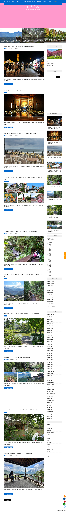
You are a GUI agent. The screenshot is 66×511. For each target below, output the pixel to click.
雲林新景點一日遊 (50, 350)
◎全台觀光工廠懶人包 (50, 303)
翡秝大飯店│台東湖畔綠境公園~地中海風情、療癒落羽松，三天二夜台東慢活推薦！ (22, 313)
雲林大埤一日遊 (49, 362)
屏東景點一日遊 (49, 398)
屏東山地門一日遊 (50, 396)
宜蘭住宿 (49, 255)
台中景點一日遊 (49, 366)
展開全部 (48, 238)
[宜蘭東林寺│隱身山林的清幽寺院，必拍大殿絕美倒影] (24, 107)
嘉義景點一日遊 (49, 375)
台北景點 (49, 245)
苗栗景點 (44, 1)
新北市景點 (49, 264)
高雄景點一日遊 (49, 402)
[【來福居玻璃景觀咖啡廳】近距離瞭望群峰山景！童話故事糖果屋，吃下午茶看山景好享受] (11, 35)
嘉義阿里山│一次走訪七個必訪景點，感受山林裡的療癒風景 (17, 357)
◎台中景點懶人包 (50, 294)
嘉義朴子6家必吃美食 (50, 389)
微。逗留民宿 (49, 444)
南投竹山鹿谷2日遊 (50, 321)
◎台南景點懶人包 (50, 297)
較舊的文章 (7, 500)
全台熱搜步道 (50, 242)
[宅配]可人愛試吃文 (51, 239)
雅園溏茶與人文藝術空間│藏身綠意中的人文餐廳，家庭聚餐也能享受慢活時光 (21, 410)
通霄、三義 (50, 314)
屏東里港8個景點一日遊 (50, 400)
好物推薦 (49, 254)
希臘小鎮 (48, 446)
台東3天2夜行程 (49, 414)
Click (65, 255)
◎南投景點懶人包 (50, 285)
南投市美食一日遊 (50, 328)
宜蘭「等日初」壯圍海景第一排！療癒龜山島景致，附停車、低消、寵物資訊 (20, 133)
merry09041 (11, 48)
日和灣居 (48, 440)
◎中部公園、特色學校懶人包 (51, 306)
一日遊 (53, 314)
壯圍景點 (6, 135)
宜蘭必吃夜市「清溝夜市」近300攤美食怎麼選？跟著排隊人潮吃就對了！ (20, 46)
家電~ (49, 258)
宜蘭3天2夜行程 (49, 416)
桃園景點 (49, 266)
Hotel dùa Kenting (49, 442)
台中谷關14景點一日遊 (50, 371)
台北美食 (49, 247)
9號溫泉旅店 (49, 430)
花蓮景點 (49, 269)
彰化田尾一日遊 (49, 407)
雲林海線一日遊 (49, 357)
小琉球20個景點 (49, 418)
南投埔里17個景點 (50, 339)
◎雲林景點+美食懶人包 (51, 283)
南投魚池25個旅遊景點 (50, 325)
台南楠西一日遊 (49, 344)
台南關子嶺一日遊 (50, 348)
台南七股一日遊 (49, 346)
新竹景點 (49, 265)
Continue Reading (8, 127)
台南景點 (39, 1)
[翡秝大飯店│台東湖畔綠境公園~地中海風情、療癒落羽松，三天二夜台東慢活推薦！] (24, 331)
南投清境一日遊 (49, 332)
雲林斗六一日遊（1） (50, 359)
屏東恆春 (49, 1)
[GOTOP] (64, 506)
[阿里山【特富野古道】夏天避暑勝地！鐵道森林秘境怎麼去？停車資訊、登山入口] (33, 35)
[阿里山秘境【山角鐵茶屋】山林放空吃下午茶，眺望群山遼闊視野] (24, 472)
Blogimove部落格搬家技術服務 (60, 510)
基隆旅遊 (49, 253)
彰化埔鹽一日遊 (49, 409)
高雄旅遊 (49, 275)
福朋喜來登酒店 (49, 428)
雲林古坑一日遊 (49, 353)
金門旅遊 (49, 271)
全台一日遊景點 (7, 1)
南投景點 (34, 1)
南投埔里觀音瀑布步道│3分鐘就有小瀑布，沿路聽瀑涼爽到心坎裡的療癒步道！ (21, 231)
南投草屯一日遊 (49, 341)
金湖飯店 (48, 456)
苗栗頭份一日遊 (49, 316)
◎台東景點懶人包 (50, 301)
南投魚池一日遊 (49, 330)
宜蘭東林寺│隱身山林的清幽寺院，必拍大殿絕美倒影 (15, 90)
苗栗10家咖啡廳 (49, 319)
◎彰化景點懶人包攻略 (50, 281)
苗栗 (47, 314)
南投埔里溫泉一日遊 (50, 337)
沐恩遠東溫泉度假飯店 (50, 432)
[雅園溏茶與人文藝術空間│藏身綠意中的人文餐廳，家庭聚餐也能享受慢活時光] (24, 427)
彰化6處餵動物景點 (50, 411)
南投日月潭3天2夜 (50, 323)
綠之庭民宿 (48, 434)
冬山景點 (6, 48)
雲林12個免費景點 (50, 364)
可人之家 (33, 7)
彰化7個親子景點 (49, 405)
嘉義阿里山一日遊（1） (50, 382)
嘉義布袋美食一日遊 (50, 373)
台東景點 (49, 249)
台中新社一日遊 (49, 368)
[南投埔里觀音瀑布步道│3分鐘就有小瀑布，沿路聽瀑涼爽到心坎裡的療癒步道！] (24, 248)
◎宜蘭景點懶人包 (50, 290)
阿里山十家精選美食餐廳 (51, 393)
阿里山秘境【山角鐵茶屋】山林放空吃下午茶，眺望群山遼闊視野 (18, 453)
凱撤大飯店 (48, 451)
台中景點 (24, 1)
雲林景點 (19, 1)
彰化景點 (13, 1)
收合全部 (51, 238)
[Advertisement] (33, 18)
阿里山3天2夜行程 (50, 391)
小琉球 (49, 259)
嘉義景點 (29, 1)
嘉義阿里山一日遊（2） (50, 384)
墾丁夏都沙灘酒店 (50, 449)
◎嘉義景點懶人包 (50, 292)
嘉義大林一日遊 (49, 380)
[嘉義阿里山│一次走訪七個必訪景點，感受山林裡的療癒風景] (24, 371)
